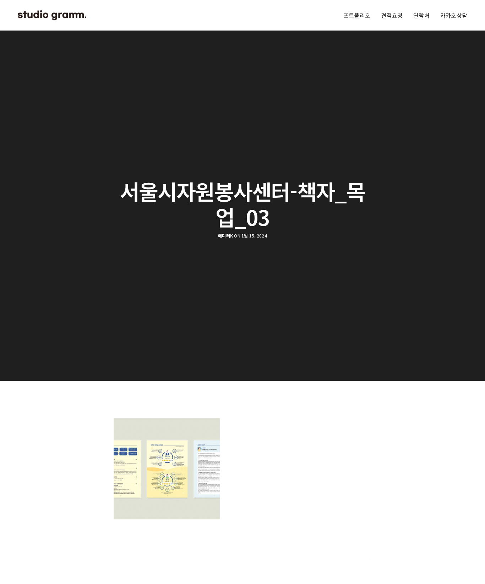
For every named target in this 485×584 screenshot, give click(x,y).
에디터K (225, 236)
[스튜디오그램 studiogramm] (52, 15)
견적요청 (392, 15)
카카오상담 (453, 15)
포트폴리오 (356, 15)
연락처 (421, 15)
